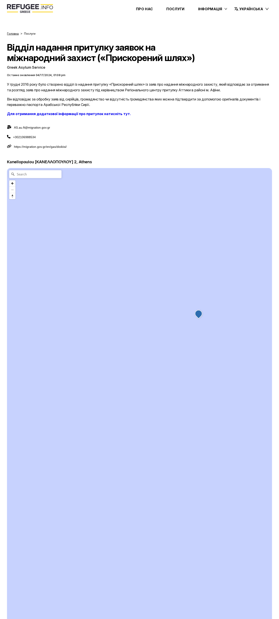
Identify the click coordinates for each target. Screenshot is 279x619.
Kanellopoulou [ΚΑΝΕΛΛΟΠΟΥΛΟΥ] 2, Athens (49, 161)
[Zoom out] (12, 190)
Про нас (144, 9)
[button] (251, 9)
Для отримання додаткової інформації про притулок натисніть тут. (69, 114)
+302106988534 (24, 137)
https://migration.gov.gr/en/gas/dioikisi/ (40, 146)
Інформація (210, 9)
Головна (13, 33)
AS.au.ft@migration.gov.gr (32, 127)
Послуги (175, 9)
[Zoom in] (12, 183)
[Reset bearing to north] (12, 196)
